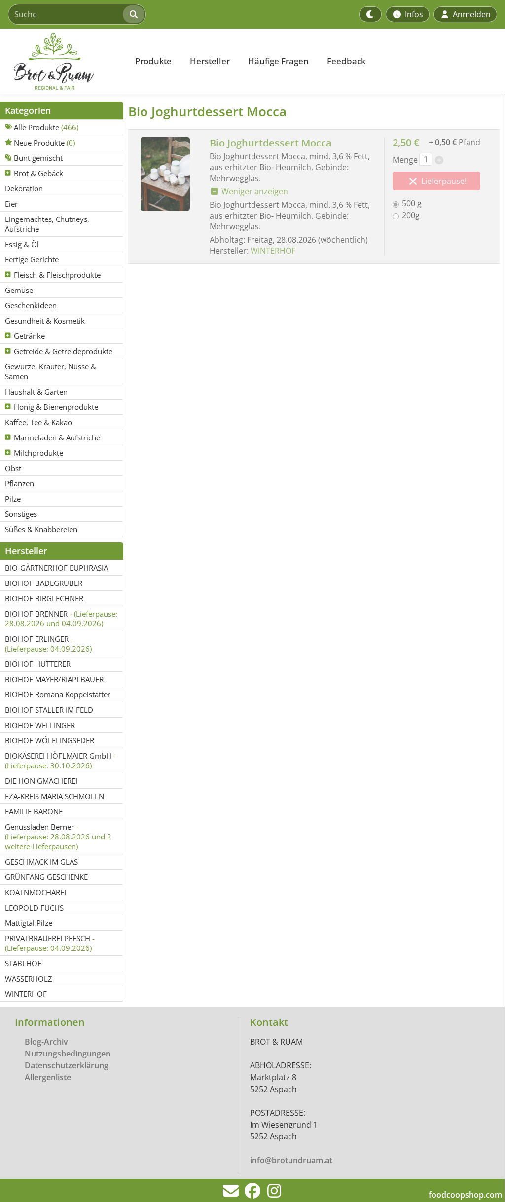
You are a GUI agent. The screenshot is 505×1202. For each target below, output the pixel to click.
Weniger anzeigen (253, 191)
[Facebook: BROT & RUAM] (252, 1193)
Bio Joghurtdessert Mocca (271, 142)
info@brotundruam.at (291, 1160)
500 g (412, 203)
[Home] (62, 61)
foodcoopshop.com (465, 1194)
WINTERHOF (273, 250)
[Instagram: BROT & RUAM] (274, 1193)
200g (411, 215)
